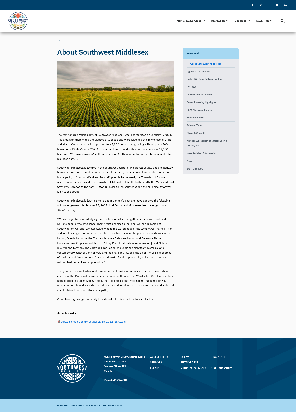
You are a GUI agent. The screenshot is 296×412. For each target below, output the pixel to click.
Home (59, 40)
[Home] (19, 21)
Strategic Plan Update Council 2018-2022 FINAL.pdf (93, 321)
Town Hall (193, 53)
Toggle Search (282, 21)
